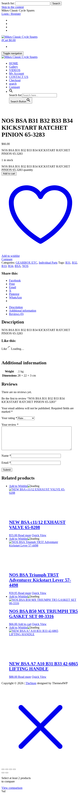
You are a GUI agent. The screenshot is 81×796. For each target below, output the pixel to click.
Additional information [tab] (22, 310)
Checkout (15, 80)
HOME (13, 63)
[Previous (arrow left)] (3, 772)
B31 (67, 262)
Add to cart (9, 173)
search (13, 83)
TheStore (30, 683)
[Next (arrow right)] (6, 772)
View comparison (12, 787)
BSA (18, 266)
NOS (25, 266)
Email (6, 462)
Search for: (8, 3)
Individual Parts (48, 262)
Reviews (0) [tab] (16, 314)
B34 (10, 266)
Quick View (39, 535)
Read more (24, 535)
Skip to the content (13, 7)
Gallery (13, 66)
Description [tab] (16, 307)
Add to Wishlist (18, 486)
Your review (10, 424)
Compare (14, 87)
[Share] (10, 769)
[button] (11, 91)
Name (6, 455)
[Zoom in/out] (3, 769)
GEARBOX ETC (26, 262)
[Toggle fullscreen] (6, 769)
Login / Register (11, 13)
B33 (4, 266)
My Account (16, 73)
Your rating (9, 418)
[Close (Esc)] (14, 769)
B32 (74, 262)
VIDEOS (14, 70)
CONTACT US (18, 76)
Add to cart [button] (24, 624)
